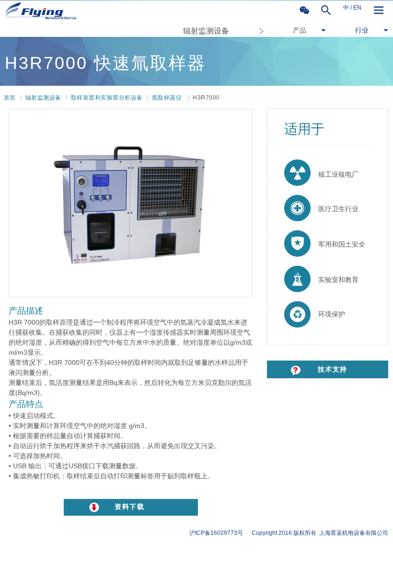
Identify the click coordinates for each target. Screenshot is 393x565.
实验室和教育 (334, 279)
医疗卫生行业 (334, 209)
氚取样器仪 (167, 97)
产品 (299, 30)
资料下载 (129, 506)
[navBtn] (378, 10)
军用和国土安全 (338, 244)
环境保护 (328, 314)
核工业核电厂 (334, 174)
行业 (362, 30)
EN (357, 7)
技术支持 (322, 369)
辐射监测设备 (206, 31)
